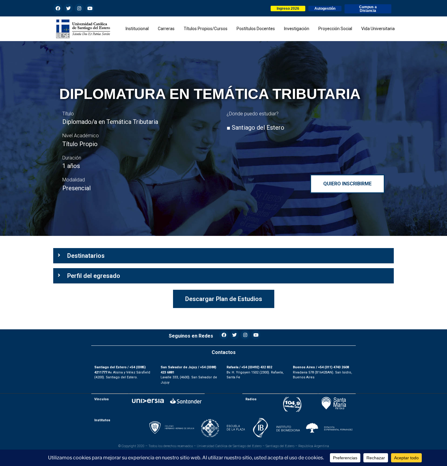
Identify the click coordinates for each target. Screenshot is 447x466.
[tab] (223, 256)
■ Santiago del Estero (255, 127)
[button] (288, 8)
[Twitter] (68, 8)
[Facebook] (57, 8)
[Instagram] (79, 8)
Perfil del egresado (93, 275)
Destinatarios (86, 255)
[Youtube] (89, 8)
